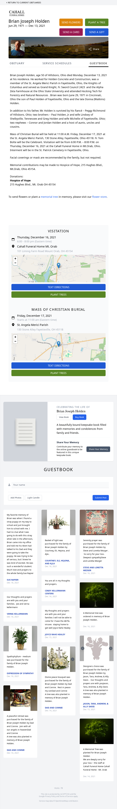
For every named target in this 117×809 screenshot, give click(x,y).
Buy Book (79, 417)
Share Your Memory (98, 449)
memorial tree (49, 196)
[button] (58, 266)
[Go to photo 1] (19, 709)
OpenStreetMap (61, 801)
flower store (99, 196)
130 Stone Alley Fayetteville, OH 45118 (40, 329)
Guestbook (98, 63)
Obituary (17, 63)
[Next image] (34, 698)
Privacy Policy (50, 796)
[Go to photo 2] (21, 709)
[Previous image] (6, 698)
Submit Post (100, 497)
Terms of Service (66, 796)
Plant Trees (58, 294)
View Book (64, 417)
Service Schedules (57, 63)
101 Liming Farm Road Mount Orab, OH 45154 (45, 251)
